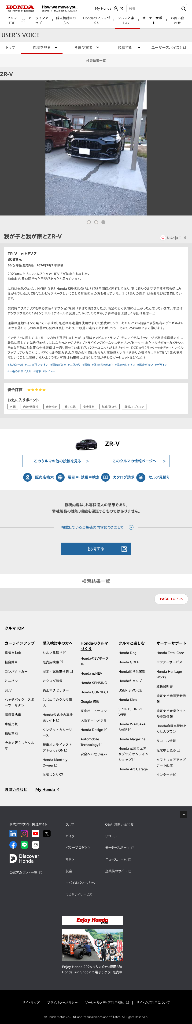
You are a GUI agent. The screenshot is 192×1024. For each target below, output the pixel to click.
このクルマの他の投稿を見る (57, 461)
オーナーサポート (171, 643)
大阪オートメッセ (94, 720)
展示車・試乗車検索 (84, 477)
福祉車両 (11, 733)
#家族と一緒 (15, 364)
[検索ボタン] (183, 8)
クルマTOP (14, 628)
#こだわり (74, 364)
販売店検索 (44, 477)
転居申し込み (166, 750)
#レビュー (49, 371)
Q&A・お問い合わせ (119, 824)
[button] (89, 222)
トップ (10, 47)
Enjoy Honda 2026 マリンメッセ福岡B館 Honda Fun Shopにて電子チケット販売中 (92, 969)
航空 (69, 871)
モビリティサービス (79, 894)
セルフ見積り (159, 477)
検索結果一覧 (96, 60)
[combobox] (157, 8)
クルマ (70, 824)
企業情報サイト (116, 871)
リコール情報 (166, 741)
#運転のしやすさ (125, 364)
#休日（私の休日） (102, 364)
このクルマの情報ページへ (134, 461)
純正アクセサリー (56, 690)
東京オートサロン (94, 711)
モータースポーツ (117, 847)
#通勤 (86, 364)
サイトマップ (31, 1002)
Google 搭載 (90, 701)
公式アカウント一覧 (23, 872)
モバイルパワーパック (81, 882)
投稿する (96, 548)
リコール (111, 836)
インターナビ (166, 774)
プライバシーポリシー (62, 1002)
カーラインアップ (20, 643)
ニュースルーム (115, 859)
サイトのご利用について (153, 1002)
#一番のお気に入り (19, 371)
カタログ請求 (124, 477)
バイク (70, 836)
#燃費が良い (145, 364)
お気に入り (51, 774)
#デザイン (161, 364)
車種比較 (11, 724)
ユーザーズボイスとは (169, 47)
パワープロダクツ (78, 847)
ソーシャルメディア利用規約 (104, 1002)
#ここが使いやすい (36, 364)
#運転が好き (58, 364)
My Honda (45, 789)
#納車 (37, 371)
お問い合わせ (177, 20)
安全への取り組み (94, 754)
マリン (70, 859)
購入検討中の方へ (58, 643)
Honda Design (92, 729)
